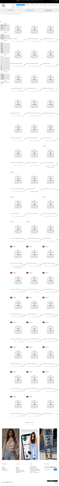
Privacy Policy (18, 472)
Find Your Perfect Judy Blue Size (34, 469)
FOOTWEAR (36, 4)
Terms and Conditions (5, 470)
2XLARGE (2, 49)
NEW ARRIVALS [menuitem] (13, 4)
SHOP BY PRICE (5, 71)
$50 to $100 (2, 76)
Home (1, 13)
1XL (35, 115)
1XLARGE (2, 48)
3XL (20, 41)
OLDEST (2, 27)
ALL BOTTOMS (3, 37)
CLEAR (1, 84)
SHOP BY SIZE (5, 40)
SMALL (1, 44)
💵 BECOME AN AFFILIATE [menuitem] (20, 4)
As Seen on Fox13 (32, 471)
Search (2, 33)
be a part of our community (29, 10)
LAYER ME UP (2, 38)
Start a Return (18, 469)
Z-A (1, 30)
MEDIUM (2, 45)
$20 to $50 (2, 75)
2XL (18, 41)
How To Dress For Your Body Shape (35, 470)
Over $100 (2, 77)
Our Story (3, 467)
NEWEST (2, 26)
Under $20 (2, 74)
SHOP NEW (2, 82)
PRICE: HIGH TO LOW (3, 25)
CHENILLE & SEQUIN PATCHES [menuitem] (52, 4)
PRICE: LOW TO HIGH (3, 24)
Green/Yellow (32, 191)
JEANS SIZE (5, 54)
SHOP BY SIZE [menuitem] (27, 4)
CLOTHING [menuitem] (32, 4)
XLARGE (2, 47)
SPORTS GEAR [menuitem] (45, 4)
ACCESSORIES (18, 6)
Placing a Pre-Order (33, 467)
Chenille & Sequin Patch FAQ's (20, 471)
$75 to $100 (2, 79)
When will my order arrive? (34, 468)
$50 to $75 (2, 78)
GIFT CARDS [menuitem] (13, 6)
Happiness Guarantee (33, 466)
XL (18, 165)
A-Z (1, 29)
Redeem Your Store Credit (20, 470)
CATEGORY (5, 32)
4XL (22, 41)
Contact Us (3, 469)
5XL (40, 41)
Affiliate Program (4, 468)
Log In (17, 466)
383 (32, 424)
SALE (21, 6)
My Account (18, 467)
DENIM (41, 4)
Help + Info (17, 468)
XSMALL (2, 43)
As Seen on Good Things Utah (34, 472)
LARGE (1, 46)
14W (1, 66)
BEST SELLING (2, 28)
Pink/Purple (36, 191)
